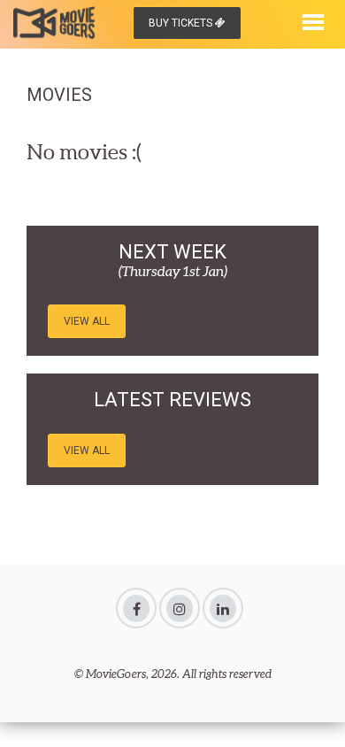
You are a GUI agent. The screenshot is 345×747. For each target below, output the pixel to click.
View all (87, 321)
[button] (313, 20)
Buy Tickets (182, 23)
